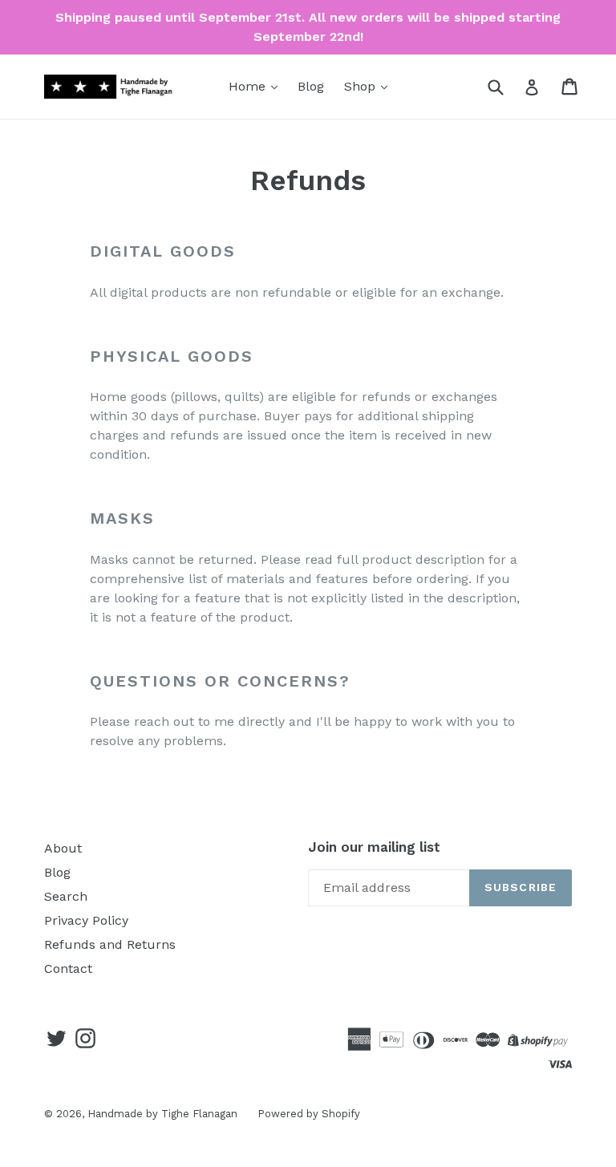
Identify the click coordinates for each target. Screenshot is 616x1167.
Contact (68, 968)
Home (249, 86)
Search (65, 896)
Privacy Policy (86, 920)
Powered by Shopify (308, 1114)
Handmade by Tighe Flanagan (162, 1114)
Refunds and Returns (110, 944)
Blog (311, 86)
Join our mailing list (374, 847)
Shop (361, 86)
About (63, 848)
